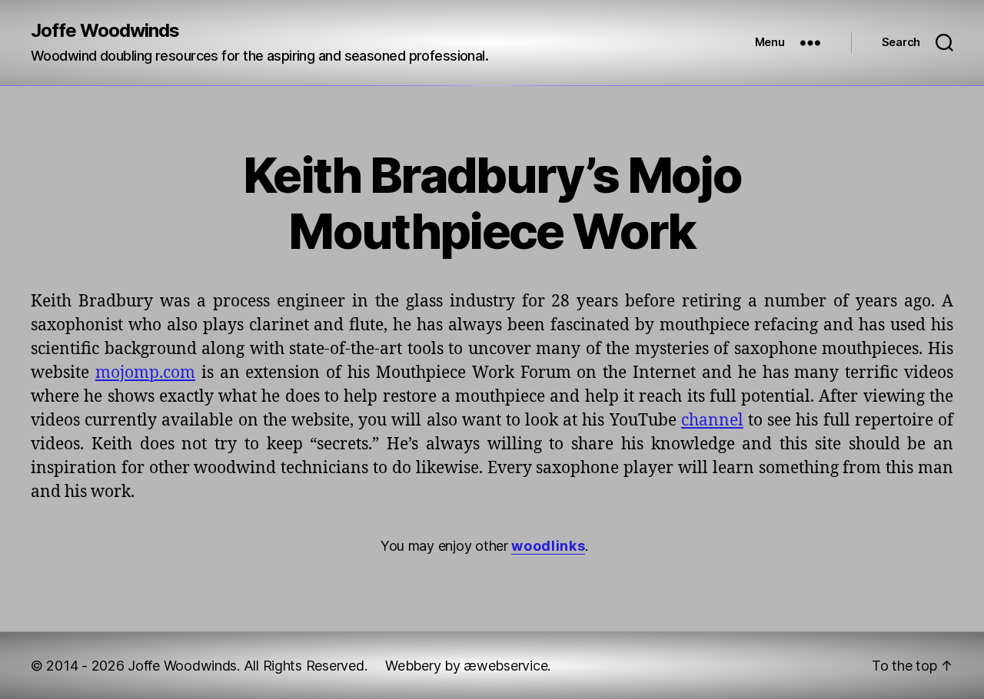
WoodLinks (548, 546)
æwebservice (505, 666)
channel (712, 420)
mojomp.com (145, 373)
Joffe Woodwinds (105, 31)
